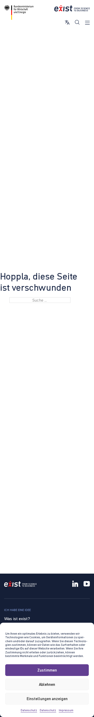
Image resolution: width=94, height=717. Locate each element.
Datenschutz (29, 710)
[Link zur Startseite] (72, 8)
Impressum (66, 710)
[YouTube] (87, 584)
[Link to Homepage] (20, 584)
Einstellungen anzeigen (47, 698)
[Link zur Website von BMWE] (18, 12)
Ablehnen (47, 684)
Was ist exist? (17, 618)
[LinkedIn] (75, 584)
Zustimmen (47, 670)
